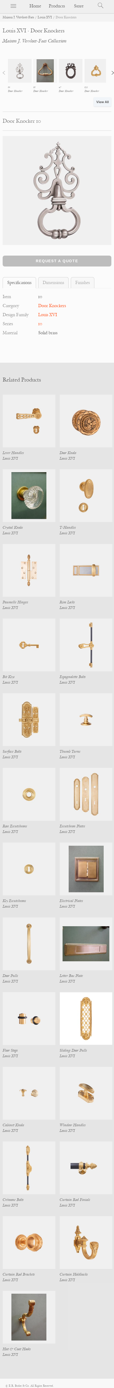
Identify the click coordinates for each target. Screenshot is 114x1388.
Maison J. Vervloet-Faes (18, 17)
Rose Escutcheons (15, 826)
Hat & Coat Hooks (17, 1349)
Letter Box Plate (71, 976)
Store (79, 6)
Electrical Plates (71, 901)
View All (102, 102)
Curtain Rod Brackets (19, 1274)
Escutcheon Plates (72, 826)
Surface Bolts (12, 751)
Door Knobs (68, 453)
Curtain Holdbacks (74, 1274)
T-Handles (68, 527)
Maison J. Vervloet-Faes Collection (35, 41)
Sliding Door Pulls (73, 1050)
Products (57, 6)
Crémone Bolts (13, 1199)
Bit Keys (9, 677)
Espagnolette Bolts (73, 677)
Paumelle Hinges (15, 602)
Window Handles (73, 1125)
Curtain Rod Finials (75, 1199)
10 (40, 324)
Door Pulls (10, 976)
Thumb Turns (70, 751)
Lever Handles (13, 453)
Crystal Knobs (13, 527)
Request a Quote (57, 261)
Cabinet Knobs (13, 1125)
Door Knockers (52, 305)
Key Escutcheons (14, 901)
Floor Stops (10, 1050)
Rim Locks (67, 602)
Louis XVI (45, 17)
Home (35, 6)
